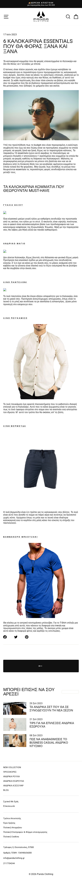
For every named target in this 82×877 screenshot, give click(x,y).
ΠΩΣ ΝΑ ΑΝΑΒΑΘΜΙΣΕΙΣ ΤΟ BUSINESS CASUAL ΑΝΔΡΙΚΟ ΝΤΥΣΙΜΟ (49, 743)
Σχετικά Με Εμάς (10, 801)
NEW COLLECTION (12, 767)
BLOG (6, 790)
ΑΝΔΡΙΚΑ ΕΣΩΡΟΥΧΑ (13, 781)
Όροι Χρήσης (9, 823)
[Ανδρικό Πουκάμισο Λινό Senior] (41, 398)
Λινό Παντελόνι (15, 282)
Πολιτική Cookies (11, 836)
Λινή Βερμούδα (14, 426)
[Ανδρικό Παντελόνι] (4, 290)
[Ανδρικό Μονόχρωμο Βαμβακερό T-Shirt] (41, 617)
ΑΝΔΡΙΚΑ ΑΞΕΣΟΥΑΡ (13, 785)
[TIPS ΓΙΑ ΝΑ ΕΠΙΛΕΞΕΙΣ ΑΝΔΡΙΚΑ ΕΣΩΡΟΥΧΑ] (14, 724)
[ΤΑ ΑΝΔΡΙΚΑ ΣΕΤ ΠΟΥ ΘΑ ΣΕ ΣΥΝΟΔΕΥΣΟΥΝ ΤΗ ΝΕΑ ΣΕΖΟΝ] (14, 708)
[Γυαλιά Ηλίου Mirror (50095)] (4, 213)
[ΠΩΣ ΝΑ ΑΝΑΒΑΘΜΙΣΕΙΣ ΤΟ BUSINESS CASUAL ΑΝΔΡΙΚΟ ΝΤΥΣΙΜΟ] (14, 740)
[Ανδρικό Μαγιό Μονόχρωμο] (4, 252)
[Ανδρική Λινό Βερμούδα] (41, 506)
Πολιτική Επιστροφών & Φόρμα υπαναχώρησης (25, 832)
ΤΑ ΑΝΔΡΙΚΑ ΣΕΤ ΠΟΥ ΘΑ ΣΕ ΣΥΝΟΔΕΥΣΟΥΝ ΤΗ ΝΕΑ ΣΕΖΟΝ (51, 708)
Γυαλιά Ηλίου (13, 205)
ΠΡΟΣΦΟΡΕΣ (10, 772)
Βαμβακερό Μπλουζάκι (20, 537)
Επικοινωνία (9, 806)
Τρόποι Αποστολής (12, 818)
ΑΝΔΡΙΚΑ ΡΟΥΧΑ (11, 776)
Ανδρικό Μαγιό (14, 243)
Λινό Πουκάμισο (15, 318)
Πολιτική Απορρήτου (12, 827)
